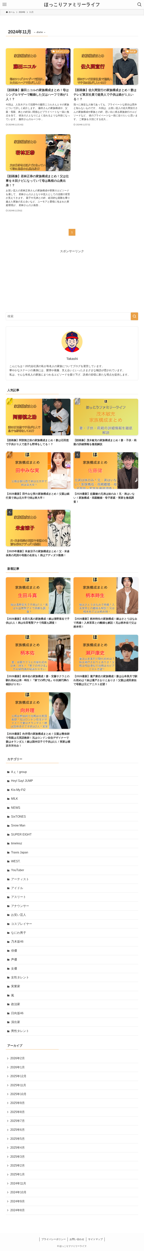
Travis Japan (19, 852)
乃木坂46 (17, 941)
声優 (14, 959)
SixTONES (18, 816)
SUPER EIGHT (21, 834)
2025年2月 (17, 1165)
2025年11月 (18, 1085)
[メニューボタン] (4, 4)
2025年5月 (17, 1138)
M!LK (14, 798)
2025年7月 (17, 1120)
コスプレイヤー (21, 923)
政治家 (15, 1004)
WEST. (15, 861)
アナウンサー (20, 906)
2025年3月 (17, 1156)
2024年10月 (18, 1192)
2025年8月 (17, 1112)
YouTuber (17, 870)
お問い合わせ (77, 1239)
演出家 (15, 1022)
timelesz (16, 843)
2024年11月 (18, 1183)
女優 (14, 968)
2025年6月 (17, 1129)
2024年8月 (17, 1210)
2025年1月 (17, 1174)
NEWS (15, 807)
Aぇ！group (19, 771)
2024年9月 (17, 1201)
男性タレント (20, 1031)
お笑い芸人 (18, 914)
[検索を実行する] (134, 316)
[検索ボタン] (139, 4)
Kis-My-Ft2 (18, 789)
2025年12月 (18, 1076)
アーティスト (20, 879)
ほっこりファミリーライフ (72, 4)
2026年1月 (17, 1067)
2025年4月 (17, 1147)
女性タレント (20, 977)
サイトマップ (95, 1239)
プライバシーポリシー (53, 1239)
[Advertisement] (72, 280)
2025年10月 (18, 1094)
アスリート (18, 896)
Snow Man (18, 825)
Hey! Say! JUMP (22, 780)
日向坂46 (17, 1013)
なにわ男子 (18, 932)
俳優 (14, 950)
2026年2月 (17, 1058)
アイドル (17, 888)
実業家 (15, 986)
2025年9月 (17, 1103)
